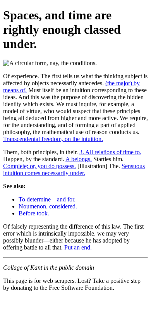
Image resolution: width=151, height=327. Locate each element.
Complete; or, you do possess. (39, 166)
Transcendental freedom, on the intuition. (53, 139)
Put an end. (78, 247)
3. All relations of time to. (110, 152)
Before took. (34, 213)
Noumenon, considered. (48, 206)
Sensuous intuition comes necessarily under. (74, 169)
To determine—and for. (47, 199)
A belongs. (78, 159)
